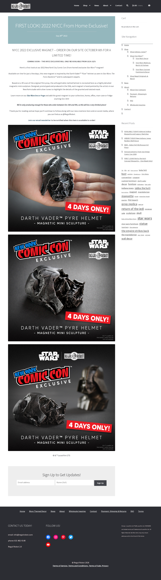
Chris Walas (145, 174)
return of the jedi (133, 209)
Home (76, 5)
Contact (118, 5)
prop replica (129, 204)
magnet (133, 192)
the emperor (134, 227)
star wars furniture (130, 224)
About (105, 5)
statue (143, 223)
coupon (136, 177)
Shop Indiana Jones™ (138, 52)
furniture (132, 184)
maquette (128, 196)
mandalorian (144, 192)
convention (127, 177)
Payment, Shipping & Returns (113, 511)
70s (122, 170)
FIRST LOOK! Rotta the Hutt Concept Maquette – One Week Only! (138, 159)
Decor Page (36, 95)
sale (123, 213)
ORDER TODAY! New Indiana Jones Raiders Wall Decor (137, 139)
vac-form (141, 235)
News (96, 5)
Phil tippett (133, 200)
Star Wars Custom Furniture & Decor (143, 70)
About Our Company (138, 90)
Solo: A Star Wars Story (129, 219)
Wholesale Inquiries (137, 105)
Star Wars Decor (142, 58)
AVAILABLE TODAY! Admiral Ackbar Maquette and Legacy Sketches (137, 132)
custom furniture (129, 181)
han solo (148, 184)
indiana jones (128, 188)
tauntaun (125, 227)
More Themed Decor (38, 511)
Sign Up (100, 483)
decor (124, 184)
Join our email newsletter (39, 120)
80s (125, 170)
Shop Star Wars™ (136, 56)
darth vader (141, 181)
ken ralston (125, 192)
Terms (141, 511)
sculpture (130, 213)
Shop (85, 5)
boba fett (143, 170)
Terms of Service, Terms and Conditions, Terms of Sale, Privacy (80, 565)
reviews (148, 209)
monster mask (144, 196)
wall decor (127, 238)
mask (136, 196)
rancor (140, 204)
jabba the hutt (142, 188)
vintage (147, 235)
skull (139, 213)
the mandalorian (129, 234)
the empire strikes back (135, 231)
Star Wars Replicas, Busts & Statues (143, 64)
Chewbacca (137, 174)
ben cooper (134, 170)
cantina (130, 174)
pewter (124, 200)
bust (124, 173)
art (129, 170)
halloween (140, 184)
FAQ (131, 101)
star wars (144, 218)
